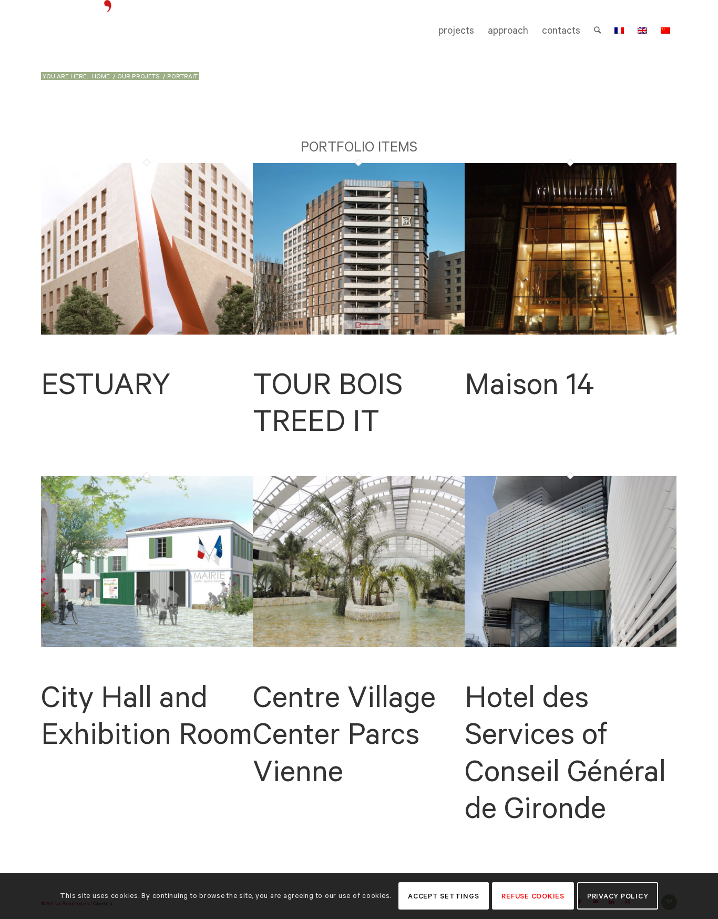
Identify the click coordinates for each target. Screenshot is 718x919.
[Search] (597, 30)
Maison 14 (529, 383)
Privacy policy (618, 896)
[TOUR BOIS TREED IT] (359, 332)
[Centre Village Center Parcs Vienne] (359, 644)
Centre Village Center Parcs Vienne (344, 733)
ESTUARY (105, 383)
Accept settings (443, 896)
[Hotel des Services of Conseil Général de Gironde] (570, 644)
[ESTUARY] (147, 332)
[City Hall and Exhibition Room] (147, 644)
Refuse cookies (533, 896)
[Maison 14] (570, 332)
